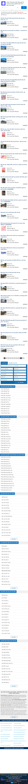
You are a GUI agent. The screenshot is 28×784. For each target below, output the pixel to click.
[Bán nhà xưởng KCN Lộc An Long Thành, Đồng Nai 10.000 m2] (3, 338)
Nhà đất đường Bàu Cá (7, 468)
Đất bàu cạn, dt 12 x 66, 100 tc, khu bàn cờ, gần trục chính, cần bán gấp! (13, 130)
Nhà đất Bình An (5, 425)
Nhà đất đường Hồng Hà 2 (7, 479)
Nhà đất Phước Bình (6, 443)
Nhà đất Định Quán (6, 413)
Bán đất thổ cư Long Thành (19, 738)
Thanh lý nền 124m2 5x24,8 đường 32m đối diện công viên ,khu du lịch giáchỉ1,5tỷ (13, 56)
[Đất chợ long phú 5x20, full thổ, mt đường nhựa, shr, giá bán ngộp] (3, 122)
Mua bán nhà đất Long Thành (6, 723)
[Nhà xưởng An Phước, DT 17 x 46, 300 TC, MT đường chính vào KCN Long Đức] (3, 301)
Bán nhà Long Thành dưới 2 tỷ (19, 732)
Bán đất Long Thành (4, 738)
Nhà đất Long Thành (6, 397)
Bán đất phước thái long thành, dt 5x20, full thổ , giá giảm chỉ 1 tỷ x (13, 93)
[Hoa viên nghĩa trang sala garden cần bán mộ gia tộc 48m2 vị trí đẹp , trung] (3, 109)
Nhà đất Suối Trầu (6, 447)
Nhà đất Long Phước (6, 436)
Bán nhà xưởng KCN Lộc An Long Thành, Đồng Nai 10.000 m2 (13, 333)
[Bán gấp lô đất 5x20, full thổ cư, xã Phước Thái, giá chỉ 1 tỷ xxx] (3, 313)
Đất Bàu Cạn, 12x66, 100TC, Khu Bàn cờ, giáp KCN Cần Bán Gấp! (14, 165)
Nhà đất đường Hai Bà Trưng (8, 476)
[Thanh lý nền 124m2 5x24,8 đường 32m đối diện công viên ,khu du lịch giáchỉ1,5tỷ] (3, 60)
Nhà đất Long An (5, 434)
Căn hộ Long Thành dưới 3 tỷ (6, 727)
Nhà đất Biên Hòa (5, 391)
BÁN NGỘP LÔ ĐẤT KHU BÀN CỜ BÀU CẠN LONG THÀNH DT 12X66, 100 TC (12, 236)
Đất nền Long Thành (17, 743)
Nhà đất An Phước (6, 421)
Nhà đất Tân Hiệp (5, 451)
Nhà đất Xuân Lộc (5, 410)
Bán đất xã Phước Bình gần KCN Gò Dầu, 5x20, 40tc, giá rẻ (14, 176)
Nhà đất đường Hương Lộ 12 (8, 485)
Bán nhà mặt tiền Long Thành (19, 734)
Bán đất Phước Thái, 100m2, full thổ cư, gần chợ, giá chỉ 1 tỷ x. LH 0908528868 (14, 200)
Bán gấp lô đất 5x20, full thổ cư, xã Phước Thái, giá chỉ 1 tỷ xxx (14, 308)
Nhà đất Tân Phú (5, 402)
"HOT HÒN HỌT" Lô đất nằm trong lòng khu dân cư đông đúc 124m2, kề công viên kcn (13, 68)
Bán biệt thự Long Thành (5, 736)
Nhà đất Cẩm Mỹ (5, 393)
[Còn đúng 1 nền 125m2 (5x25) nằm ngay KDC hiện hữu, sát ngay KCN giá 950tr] (3, 48)
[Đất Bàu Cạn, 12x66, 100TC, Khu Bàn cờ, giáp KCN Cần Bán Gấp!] (3, 169)
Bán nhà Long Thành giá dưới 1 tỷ (20, 730)
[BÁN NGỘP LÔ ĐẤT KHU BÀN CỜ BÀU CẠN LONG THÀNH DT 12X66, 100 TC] (3, 240)
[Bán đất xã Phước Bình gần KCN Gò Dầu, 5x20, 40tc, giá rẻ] (3, 180)
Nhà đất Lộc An (5, 432)
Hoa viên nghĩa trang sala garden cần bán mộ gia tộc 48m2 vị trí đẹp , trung (13, 105)
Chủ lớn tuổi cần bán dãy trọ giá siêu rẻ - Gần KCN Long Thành (13, 142)
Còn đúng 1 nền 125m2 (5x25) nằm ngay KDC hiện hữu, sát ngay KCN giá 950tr (13, 43)
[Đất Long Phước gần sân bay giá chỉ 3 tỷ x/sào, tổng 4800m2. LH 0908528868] (3, 228)
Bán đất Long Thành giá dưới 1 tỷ (20, 740)
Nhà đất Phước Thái (6, 445)
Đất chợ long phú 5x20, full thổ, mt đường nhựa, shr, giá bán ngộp (14, 117)
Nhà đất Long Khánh (6, 395)
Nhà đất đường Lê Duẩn (7, 487)
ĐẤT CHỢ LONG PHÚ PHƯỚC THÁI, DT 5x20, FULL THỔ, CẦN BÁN (13, 153)
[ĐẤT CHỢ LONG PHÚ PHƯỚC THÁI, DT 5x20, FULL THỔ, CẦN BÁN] (3, 157)
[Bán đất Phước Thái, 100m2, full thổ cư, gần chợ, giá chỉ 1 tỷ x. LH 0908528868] (3, 205)
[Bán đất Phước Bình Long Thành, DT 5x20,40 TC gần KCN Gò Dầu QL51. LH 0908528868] (3, 193)
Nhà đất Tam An (5, 449)
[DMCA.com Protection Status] (14, 783)
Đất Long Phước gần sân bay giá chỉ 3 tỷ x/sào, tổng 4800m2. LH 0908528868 (13, 224)
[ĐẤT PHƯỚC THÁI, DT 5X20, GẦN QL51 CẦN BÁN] (3, 216)
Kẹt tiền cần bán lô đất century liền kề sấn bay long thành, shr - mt (13, 19)
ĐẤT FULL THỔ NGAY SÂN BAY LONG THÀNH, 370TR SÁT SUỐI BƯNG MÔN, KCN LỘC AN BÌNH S (13, 345)
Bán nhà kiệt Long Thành (5, 734)
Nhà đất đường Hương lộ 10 (8, 483)
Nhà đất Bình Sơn (5, 427)
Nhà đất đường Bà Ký (6, 465)
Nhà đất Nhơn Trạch (6, 399)
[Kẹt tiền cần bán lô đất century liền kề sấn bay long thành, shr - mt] (3, 23)
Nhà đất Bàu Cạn (5, 423)
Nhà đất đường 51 (6, 459)
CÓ (24, 7)
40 (23, 358)
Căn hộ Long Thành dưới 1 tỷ (6, 725)
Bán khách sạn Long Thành (19, 736)
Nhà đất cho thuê (13, 363)
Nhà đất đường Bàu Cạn (7, 470)
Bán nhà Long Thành (17, 727)
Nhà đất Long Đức (6, 441)
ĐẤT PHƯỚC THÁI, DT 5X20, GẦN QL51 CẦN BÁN (10, 212)
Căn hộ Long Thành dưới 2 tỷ (19, 725)
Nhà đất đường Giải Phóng (7, 474)
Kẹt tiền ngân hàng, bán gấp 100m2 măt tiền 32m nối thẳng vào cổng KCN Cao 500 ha (13, 80)
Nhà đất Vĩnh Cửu (5, 408)
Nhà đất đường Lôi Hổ (6, 490)
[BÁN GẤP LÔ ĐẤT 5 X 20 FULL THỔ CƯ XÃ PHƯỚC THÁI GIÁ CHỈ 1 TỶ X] (3, 288)
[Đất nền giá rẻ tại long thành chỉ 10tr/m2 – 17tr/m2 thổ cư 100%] (3, 35)
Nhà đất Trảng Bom (6, 406)
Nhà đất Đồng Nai (5, 388)
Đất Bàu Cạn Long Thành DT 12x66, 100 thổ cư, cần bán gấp (13, 261)
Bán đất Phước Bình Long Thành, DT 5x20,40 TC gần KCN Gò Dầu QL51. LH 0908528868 (13, 188)
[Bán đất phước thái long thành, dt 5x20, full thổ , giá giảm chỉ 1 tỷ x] (3, 97)
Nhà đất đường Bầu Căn (7, 472)
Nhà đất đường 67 (6, 461)
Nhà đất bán (4, 363)
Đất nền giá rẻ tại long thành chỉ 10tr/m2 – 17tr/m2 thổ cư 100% (14, 31)
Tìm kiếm (21, 382)
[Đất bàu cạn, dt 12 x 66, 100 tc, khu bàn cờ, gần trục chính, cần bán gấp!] (3, 134)
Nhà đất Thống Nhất (6, 404)
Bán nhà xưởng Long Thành (19, 745)
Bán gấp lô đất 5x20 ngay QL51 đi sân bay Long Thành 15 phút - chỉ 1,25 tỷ (14, 321)
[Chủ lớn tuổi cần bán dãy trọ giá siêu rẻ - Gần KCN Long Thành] (3, 146)
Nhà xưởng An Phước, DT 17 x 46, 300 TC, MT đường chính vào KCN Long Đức (14, 296)
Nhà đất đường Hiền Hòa (7, 481)
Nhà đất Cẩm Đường (6, 430)
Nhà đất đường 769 (6, 463)
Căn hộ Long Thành (17, 723)
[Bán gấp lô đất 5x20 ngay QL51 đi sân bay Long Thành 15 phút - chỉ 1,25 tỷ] (3, 325)
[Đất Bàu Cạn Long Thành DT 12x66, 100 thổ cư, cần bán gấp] (3, 265)
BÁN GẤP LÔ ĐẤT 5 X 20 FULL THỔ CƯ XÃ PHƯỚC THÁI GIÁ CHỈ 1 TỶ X (14, 284)
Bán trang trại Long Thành (6, 745)
